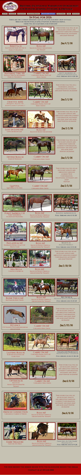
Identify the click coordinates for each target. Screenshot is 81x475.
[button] (21, 14)
